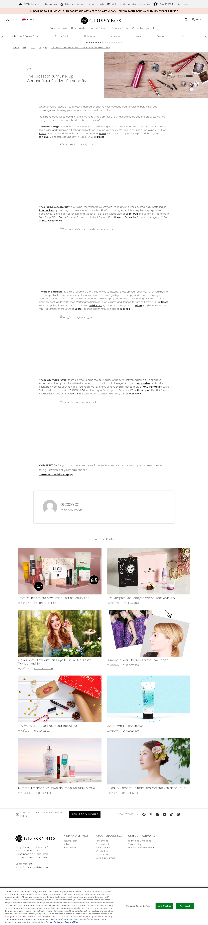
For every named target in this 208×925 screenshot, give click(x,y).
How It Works (102, 840)
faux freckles (46, 210)
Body (185, 36)
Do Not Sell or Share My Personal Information (31, 868)
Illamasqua (143, 390)
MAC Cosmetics (152, 386)
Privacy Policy (134, 844)
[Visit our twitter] (150, 814)
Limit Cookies (164, 906)
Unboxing (89, 36)
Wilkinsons (95, 305)
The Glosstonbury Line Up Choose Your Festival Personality (80, 47)
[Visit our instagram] (157, 814)
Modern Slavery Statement (141, 847)
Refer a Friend (103, 847)
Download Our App (105, 858)
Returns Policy (70, 840)
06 (40, 47)
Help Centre (69, 847)
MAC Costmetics (52, 220)
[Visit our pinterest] (178, 814)
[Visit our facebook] (144, 814)
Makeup (115, 36)
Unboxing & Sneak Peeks (25, 36)
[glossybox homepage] (104, 20)
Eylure (138, 305)
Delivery (67, 844)
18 (46, 47)
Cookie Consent (23, 864)
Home (16, 47)
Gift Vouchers (103, 854)
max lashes (143, 383)
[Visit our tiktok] (171, 814)
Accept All (185, 906)
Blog (25, 47)
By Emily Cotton (43, 668)
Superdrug (132, 213)
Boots (42, 133)
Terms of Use (71, 922)
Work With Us (102, 851)
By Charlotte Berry (45, 603)
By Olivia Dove (131, 603)
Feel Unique (76, 393)
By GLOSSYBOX (131, 665)
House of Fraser (123, 217)
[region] (104, 906)
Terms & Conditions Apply (56, 474)
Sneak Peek (61, 36)
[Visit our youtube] (164, 814)
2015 (33, 47)
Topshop (125, 309)
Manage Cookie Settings (139, 906)
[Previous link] (2, 37)
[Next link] (206, 37)
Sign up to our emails (85, 814)
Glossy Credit (103, 844)
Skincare (161, 36)
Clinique (43, 137)
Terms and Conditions (139, 840)
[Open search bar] (186, 19)
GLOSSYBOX (69, 504)
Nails (138, 36)
